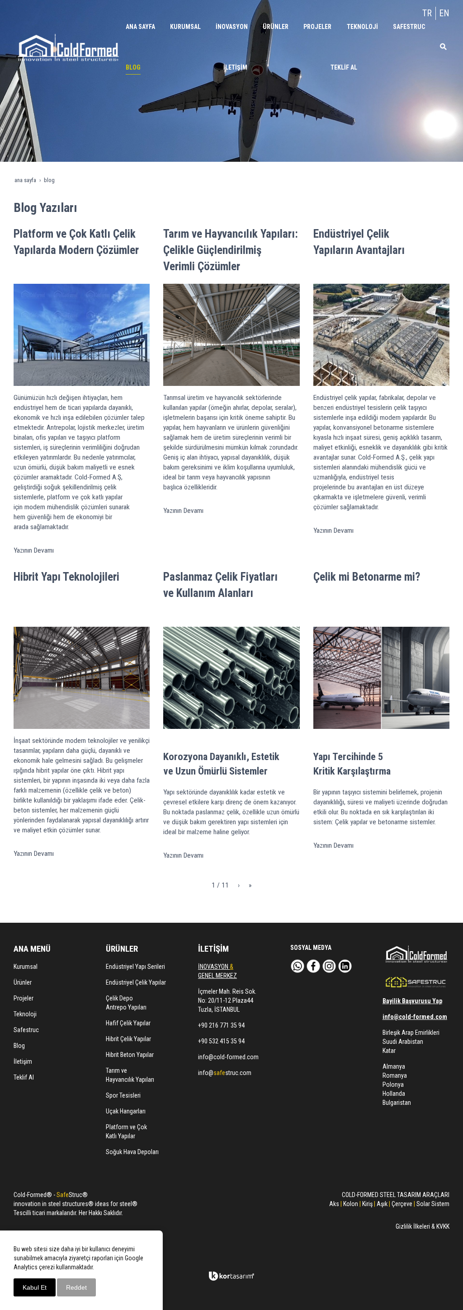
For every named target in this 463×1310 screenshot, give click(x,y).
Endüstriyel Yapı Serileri (135, 966)
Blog (19, 1045)
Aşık (382, 1203)
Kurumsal (26, 966)
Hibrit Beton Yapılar (130, 1054)
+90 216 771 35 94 (221, 1025)
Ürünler (23, 982)
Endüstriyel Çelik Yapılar (136, 982)
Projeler (23, 998)
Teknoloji (25, 1014)
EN (444, 13)
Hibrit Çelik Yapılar (128, 1038)
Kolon (350, 1203)
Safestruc (26, 1029)
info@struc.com (224, 1072)
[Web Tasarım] (231, 1276)
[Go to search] (441, 46)
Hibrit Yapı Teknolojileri (66, 576)
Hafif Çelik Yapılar (128, 1023)
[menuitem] (141, 26)
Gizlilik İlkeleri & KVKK (422, 1226)
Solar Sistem (432, 1203)
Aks (334, 1203)
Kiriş (367, 1203)
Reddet (76, 1287)
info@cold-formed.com (228, 1057)
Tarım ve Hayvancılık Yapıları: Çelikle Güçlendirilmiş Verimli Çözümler (230, 250)
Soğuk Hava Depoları (132, 1151)
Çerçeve (401, 1203)
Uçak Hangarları (126, 1111)
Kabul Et (35, 1287)
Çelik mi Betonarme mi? (366, 576)
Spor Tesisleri (123, 1095)
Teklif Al (24, 1077)
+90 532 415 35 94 (221, 1041)
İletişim (23, 1061)
